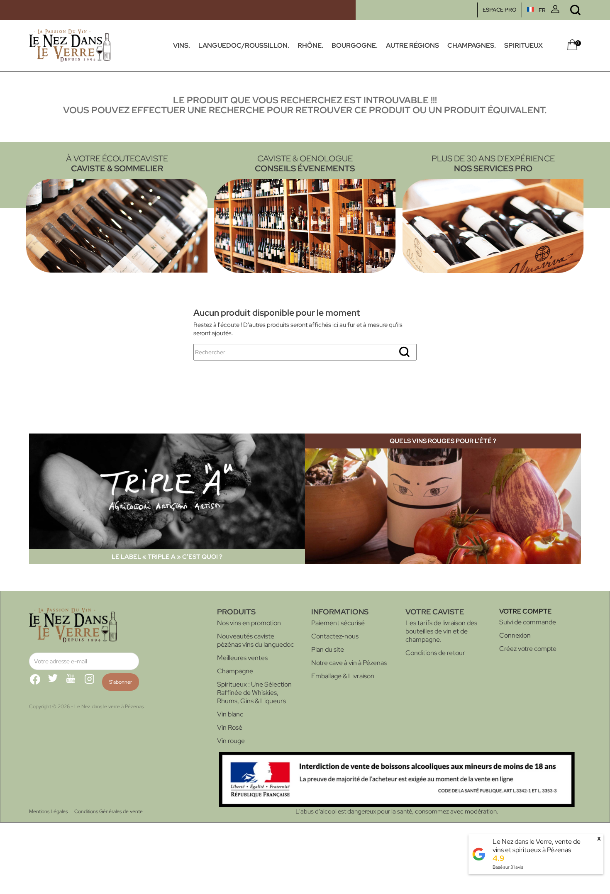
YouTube (74, 682)
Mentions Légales (48, 811)
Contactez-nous (335, 636)
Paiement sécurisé (338, 623)
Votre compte (525, 611)
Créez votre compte (527, 648)
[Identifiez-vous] (555, 11)
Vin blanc (230, 714)
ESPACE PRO (500, 9)
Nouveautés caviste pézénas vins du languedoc (255, 640)
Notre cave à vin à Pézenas (349, 662)
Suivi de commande (527, 622)
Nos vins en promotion (249, 623)
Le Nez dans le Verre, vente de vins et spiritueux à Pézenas (537, 845)
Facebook (38, 682)
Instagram (93, 682)
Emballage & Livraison (342, 676)
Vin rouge (231, 740)
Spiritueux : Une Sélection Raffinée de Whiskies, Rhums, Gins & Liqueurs (254, 692)
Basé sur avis (508, 867)
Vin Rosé (229, 727)
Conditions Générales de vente (108, 811)
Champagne (235, 671)
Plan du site (327, 649)
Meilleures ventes (242, 657)
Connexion (515, 635)
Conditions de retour (435, 652)
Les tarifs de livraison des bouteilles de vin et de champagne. (441, 631)
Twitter (56, 682)
